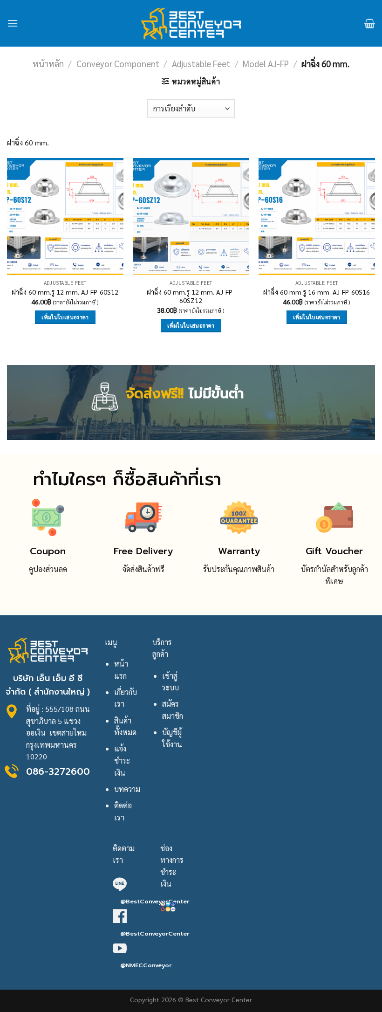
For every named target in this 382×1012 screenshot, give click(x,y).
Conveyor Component (117, 63)
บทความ (127, 789)
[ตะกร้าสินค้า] (369, 23)
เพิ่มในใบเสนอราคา (65, 317)
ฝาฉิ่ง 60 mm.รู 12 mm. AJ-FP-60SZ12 (191, 296)
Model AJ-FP (266, 63)
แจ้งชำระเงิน (122, 760)
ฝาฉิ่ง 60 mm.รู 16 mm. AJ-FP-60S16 (316, 292)
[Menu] (12, 23)
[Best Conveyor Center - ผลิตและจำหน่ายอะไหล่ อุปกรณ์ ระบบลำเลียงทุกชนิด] (191, 23)
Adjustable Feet (201, 63)
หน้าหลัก (48, 63)
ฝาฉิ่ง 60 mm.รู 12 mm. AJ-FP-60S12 (65, 292)
